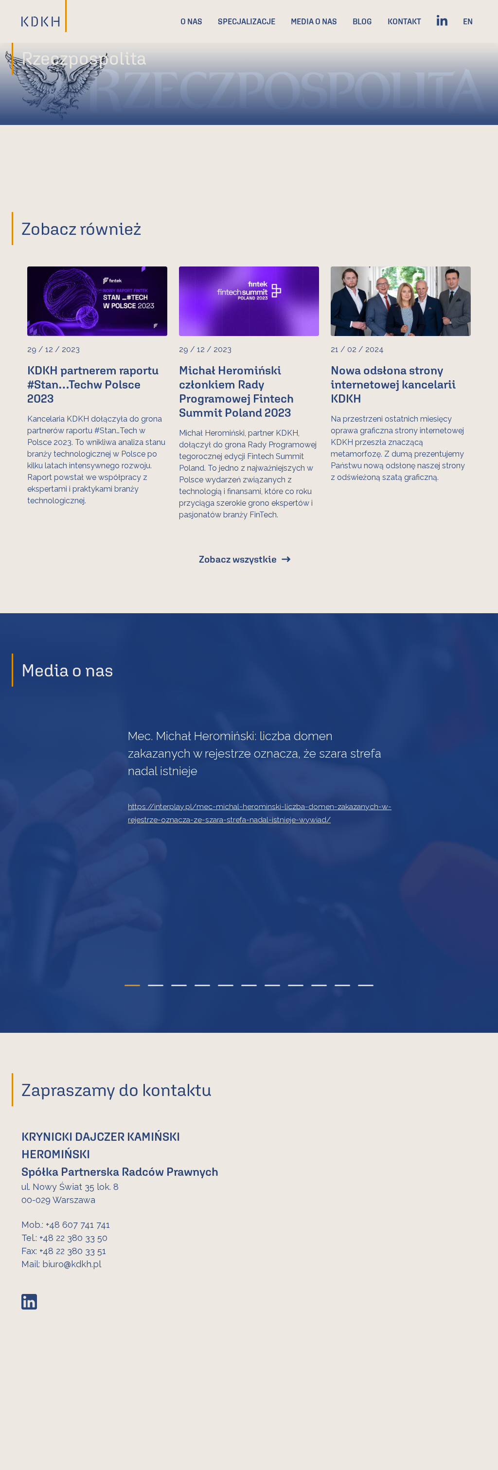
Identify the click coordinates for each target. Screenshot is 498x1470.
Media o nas (314, 21)
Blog (362, 21)
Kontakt (404, 21)
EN (468, 21)
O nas (191, 21)
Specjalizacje (246, 21)
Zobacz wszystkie (238, 559)
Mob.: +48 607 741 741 (65, 1225)
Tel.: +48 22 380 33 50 (64, 1238)
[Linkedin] (442, 21)
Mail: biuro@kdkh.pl (61, 1264)
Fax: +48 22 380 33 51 (63, 1251)
